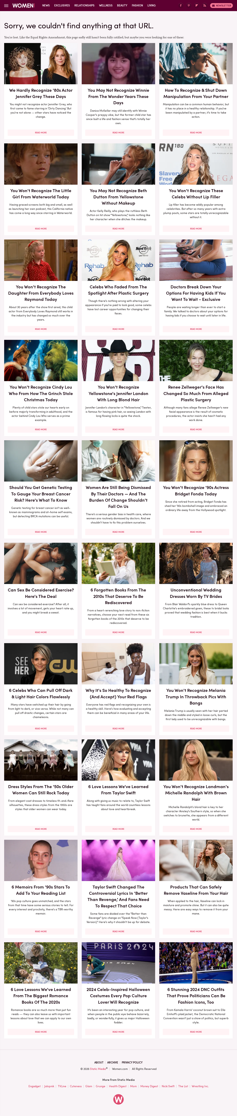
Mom (133, 1086)
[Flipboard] (196, 5)
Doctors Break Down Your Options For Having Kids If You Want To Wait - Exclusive (196, 293)
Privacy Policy (132, 1062)
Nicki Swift (168, 1086)
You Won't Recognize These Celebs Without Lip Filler (196, 193)
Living (151, 5)
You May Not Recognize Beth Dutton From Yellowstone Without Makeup (118, 197)
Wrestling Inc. (200, 1086)
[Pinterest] (188, 5)
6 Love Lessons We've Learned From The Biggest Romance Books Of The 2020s (41, 996)
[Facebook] (180, 5)
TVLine (62, 1086)
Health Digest (117, 1086)
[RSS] (204, 5)
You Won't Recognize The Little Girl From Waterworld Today (40, 193)
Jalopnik (49, 1086)
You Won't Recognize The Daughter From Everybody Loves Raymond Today (41, 293)
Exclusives (62, 5)
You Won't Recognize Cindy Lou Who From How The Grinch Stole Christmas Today (41, 393)
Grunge (100, 1086)
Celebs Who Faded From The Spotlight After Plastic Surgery (118, 290)
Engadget (34, 1086)
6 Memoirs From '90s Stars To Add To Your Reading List (41, 890)
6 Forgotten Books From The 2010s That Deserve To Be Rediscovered (118, 596)
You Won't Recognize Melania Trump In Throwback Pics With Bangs (196, 697)
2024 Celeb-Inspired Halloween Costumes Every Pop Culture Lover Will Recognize (118, 996)
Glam (88, 1086)
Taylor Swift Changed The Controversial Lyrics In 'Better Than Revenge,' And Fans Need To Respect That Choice (118, 896)
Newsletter (223, 5)
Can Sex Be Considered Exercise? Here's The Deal (41, 593)
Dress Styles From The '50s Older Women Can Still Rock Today (40, 789)
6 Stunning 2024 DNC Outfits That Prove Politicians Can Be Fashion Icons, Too (196, 996)
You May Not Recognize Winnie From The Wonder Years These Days (118, 96)
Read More (41, 132)
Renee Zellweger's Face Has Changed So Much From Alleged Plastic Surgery (195, 393)
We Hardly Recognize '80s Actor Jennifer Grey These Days (41, 93)
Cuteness (76, 1086)
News (46, 5)
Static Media (98, 1069)
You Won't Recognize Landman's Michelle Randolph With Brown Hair (196, 793)
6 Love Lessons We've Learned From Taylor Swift (118, 789)
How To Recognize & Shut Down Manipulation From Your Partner (195, 93)
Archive (112, 1062)
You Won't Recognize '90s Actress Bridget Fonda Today (196, 490)
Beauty (122, 5)
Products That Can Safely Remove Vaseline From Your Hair (196, 890)
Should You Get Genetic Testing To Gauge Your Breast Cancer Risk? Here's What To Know (40, 494)
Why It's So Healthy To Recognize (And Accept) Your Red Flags (118, 693)
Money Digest (149, 1086)
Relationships (84, 5)
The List (183, 1086)
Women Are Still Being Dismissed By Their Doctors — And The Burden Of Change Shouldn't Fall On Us (118, 497)
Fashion (137, 5)
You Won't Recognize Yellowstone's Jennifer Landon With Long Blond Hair (118, 393)
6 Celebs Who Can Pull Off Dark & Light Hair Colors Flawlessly (41, 693)
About (99, 1062)
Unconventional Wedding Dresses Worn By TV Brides (196, 593)
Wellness (106, 5)
